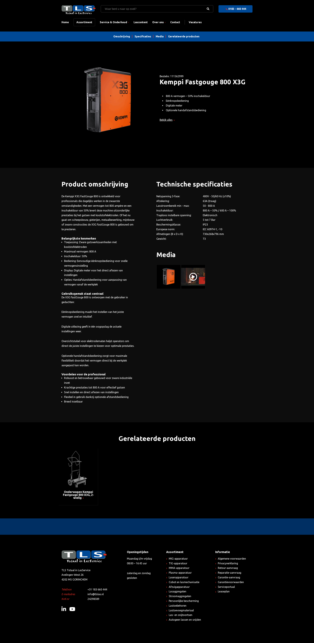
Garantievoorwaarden (231, 582)
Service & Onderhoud (113, 22)
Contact (175, 22)
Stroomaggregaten (180, 596)
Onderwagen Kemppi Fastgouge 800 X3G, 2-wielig (78, 494)
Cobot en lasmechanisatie (184, 582)
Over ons (158, 22)
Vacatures (195, 22)
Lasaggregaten (177, 591)
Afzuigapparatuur (179, 586)
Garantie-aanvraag (229, 577)
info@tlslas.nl (95, 594)
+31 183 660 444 (97, 589)
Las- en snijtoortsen (180, 614)
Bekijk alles (166, 119)
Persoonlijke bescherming (184, 600)
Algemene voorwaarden (232, 558)
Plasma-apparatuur (180, 572)
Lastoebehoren (177, 605)
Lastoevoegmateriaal (181, 610)
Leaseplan (224, 591)
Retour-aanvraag (228, 567)
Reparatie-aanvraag (229, 572)
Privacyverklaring (228, 563)
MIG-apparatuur (178, 558)
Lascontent (141, 22)
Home (65, 22)
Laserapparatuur (178, 577)
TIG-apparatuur (178, 563)
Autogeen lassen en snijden (185, 619)
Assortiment (84, 22)
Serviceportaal (226, 586)
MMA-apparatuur (179, 567)
